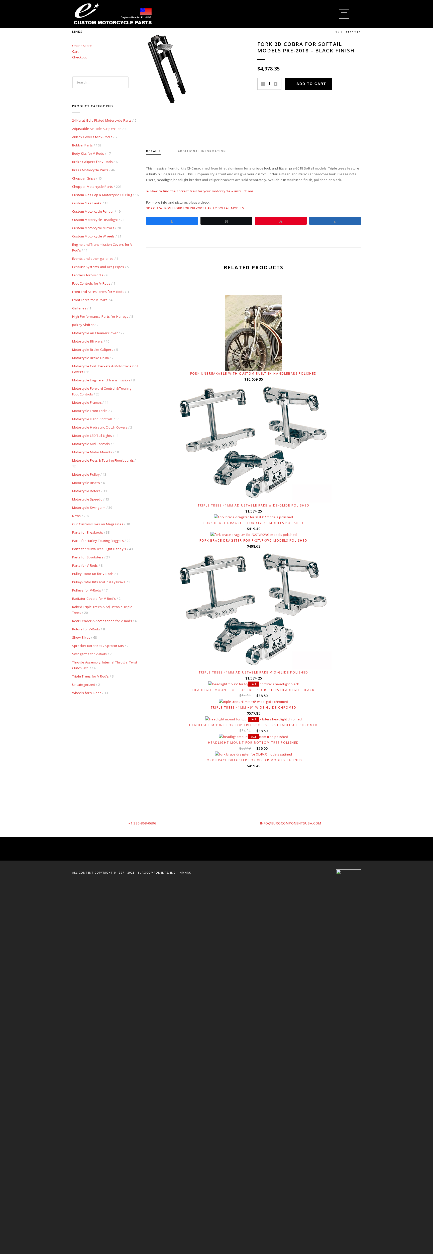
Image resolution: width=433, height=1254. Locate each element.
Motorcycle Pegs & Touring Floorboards (103, 460)
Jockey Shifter (83, 324)
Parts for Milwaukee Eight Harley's (99, 549)
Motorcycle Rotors (86, 491)
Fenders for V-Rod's (87, 275)
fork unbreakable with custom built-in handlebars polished (253, 373)
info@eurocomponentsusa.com (290, 823)
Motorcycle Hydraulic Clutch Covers (100, 427)
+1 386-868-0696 (142, 823)
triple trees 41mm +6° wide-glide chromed (253, 707)
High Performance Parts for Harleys (100, 316)
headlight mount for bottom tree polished (253, 742)
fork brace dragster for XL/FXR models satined (253, 760)
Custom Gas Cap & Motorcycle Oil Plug (102, 195)
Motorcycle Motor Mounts (92, 452)
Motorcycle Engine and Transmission (101, 380)
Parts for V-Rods (85, 565)
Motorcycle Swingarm (89, 507)
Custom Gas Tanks (87, 203)
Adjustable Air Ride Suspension (97, 128)
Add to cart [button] (256, 361)
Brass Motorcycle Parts (90, 170)
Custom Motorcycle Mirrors (93, 228)
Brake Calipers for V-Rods (92, 161)
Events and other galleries (93, 258)
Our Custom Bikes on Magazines (98, 524)
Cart (75, 51)
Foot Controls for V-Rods (91, 283)
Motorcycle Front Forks (90, 410)
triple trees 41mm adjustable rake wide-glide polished (253, 505)
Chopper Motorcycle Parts (92, 186)
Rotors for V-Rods (86, 629)
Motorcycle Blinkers (87, 341)
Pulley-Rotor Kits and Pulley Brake (99, 582)
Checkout (79, 57)
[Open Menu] (344, 14)
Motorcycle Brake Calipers (93, 349)
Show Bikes (81, 637)
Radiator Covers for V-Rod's (94, 598)
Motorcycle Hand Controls (92, 419)
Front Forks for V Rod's (90, 300)
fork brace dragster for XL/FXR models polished (253, 523)
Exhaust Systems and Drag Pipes (98, 267)
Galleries (79, 308)
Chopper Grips (83, 178)
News (76, 516)
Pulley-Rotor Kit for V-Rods (93, 573)
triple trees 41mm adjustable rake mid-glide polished (253, 672)
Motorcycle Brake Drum (90, 358)
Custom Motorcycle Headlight (95, 219)
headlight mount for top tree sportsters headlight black (253, 690)
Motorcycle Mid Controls (91, 444)
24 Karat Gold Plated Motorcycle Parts (102, 120)
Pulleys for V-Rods (86, 590)
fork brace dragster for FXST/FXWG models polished (253, 540)
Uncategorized (83, 684)
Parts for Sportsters (87, 557)
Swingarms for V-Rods (89, 654)
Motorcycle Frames (87, 402)
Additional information (202, 151)
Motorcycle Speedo (87, 499)
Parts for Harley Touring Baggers (98, 540)
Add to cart (311, 84)
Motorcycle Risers (86, 482)
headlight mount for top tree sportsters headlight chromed (253, 725)
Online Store (82, 45)
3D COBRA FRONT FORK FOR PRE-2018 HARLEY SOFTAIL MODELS (195, 208)
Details (153, 151)
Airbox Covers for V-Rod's (92, 137)
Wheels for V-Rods (86, 693)
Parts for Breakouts (87, 532)
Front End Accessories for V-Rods (98, 291)
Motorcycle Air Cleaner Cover (95, 333)
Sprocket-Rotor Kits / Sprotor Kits (98, 645)
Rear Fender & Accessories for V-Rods (102, 621)
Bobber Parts (82, 145)
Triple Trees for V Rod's (90, 676)
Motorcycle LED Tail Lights (92, 435)
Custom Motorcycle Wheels (93, 236)
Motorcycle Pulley (86, 474)
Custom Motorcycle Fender (93, 211)
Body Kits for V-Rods (88, 153)
